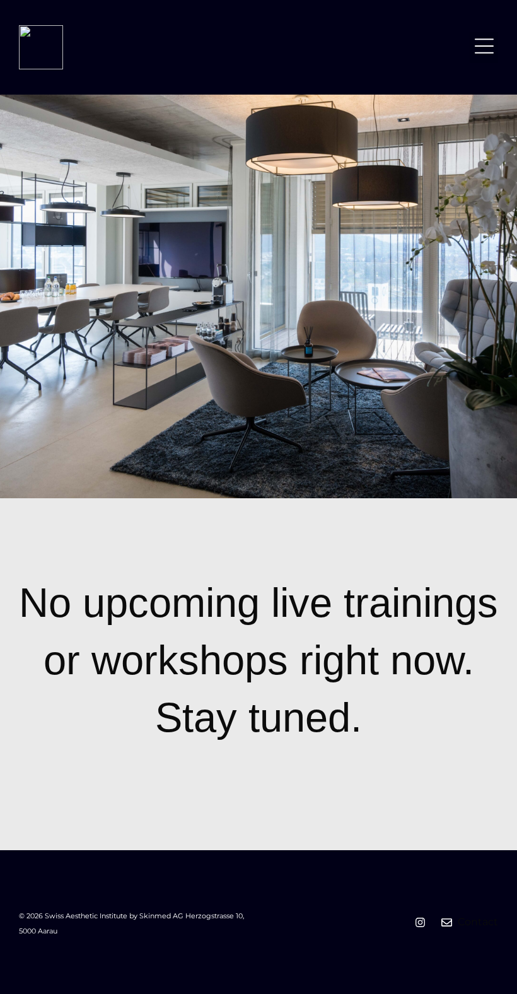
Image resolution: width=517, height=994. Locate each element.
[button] (484, 47)
